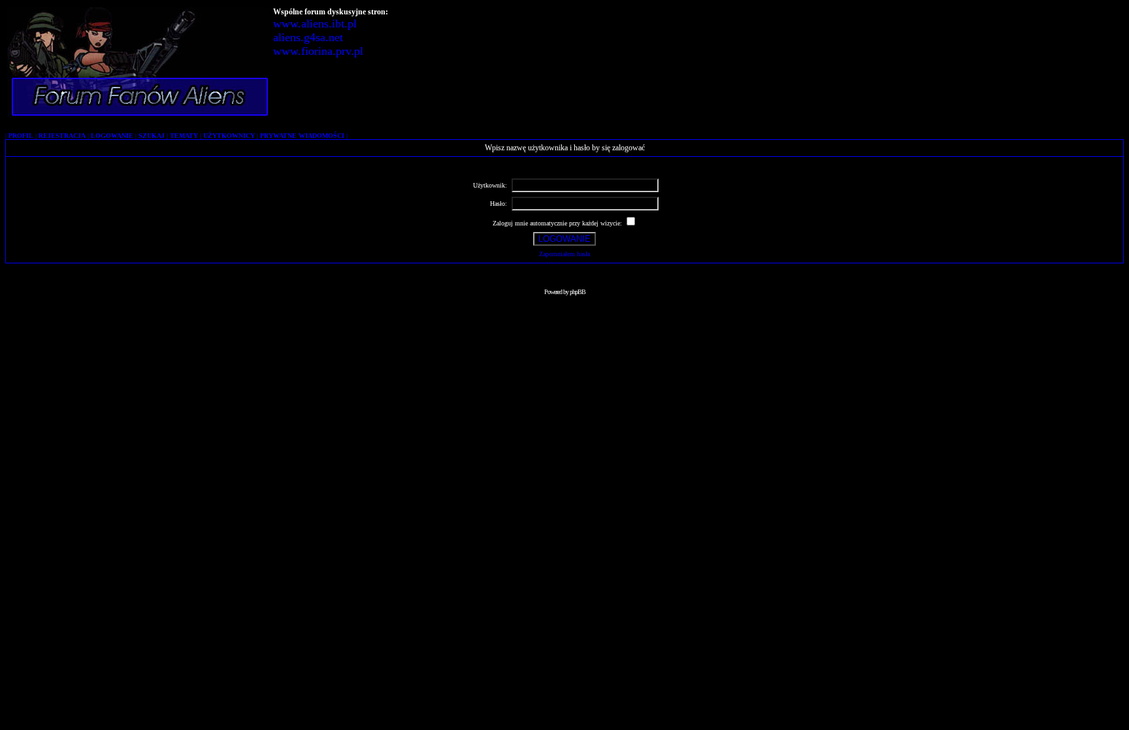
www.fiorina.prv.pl (318, 51)
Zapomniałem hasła (564, 253)
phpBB (577, 291)
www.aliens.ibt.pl (315, 23)
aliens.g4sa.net (308, 37)
